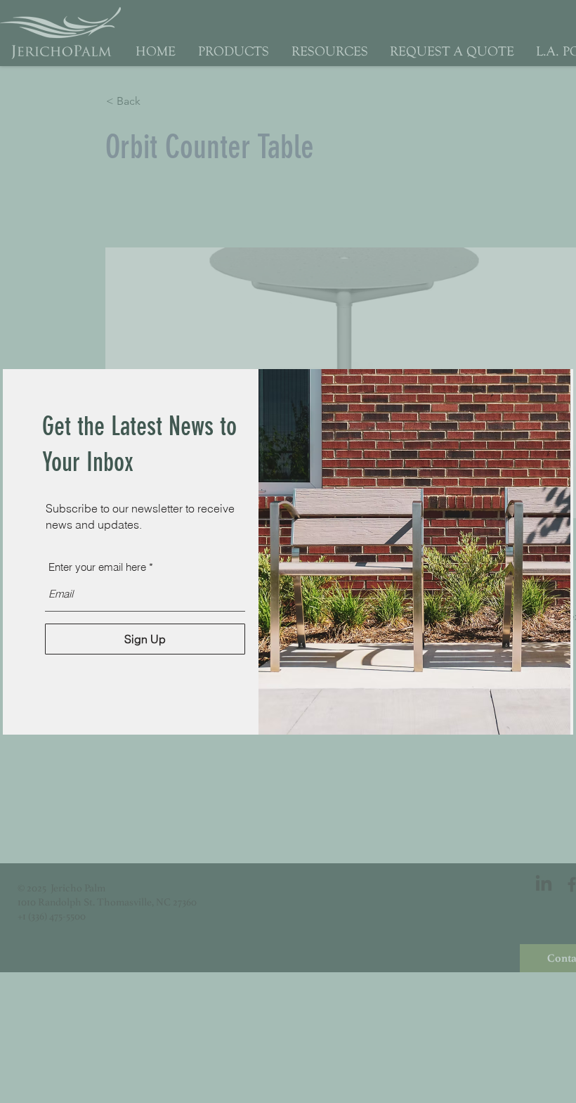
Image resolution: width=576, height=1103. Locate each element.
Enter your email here (97, 567)
